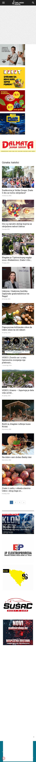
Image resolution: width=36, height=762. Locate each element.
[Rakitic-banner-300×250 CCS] (12, 65)
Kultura (4, 187)
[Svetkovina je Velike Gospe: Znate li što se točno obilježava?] (18, 177)
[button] (3, 2)
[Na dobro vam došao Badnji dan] (18, 444)
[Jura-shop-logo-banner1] (18, 152)
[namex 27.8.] (12, 111)
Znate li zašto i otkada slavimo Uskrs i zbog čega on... (16, 489)
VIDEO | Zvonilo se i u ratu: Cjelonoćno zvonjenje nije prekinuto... (14, 360)
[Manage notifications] (3, 758)
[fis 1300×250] (12, 123)
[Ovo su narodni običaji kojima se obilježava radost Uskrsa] (18, 210)
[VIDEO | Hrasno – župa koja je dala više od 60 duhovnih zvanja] (18, 378)
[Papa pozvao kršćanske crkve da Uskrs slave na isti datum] (18, 314)
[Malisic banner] (18, 645)
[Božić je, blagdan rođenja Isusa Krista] (18, 410)
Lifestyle (5, 220)
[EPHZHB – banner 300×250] (18, 562)
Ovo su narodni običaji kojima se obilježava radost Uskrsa (17, 225)
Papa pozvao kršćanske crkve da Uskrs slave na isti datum (17, 328)
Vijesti (4, 420)
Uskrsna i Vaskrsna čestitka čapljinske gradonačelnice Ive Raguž (15, 293)
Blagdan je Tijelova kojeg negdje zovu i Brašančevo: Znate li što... (17, 258)
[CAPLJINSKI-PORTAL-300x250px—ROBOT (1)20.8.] (12, 88)
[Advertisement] (18, 25)
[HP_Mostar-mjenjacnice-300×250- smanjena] (18, 590)
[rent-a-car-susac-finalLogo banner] (18, 617)
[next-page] (24, 502)
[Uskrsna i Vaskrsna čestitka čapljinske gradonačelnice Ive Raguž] (18, 278)
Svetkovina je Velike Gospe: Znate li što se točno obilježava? (17, 191)
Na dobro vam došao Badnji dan (17, 457)
